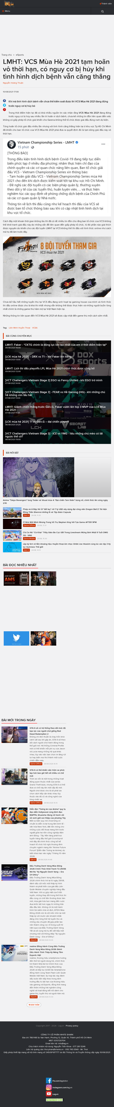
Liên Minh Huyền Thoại (19, 328)
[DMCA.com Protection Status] (55, 1099)
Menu (7, 11)
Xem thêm (34, 1005)
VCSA (34, 328)
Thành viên (107, 4)
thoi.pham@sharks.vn (54, 1049)
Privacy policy (72, 1026)
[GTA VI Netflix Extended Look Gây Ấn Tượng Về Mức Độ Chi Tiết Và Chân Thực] (43, 595)
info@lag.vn (63, 1043)
